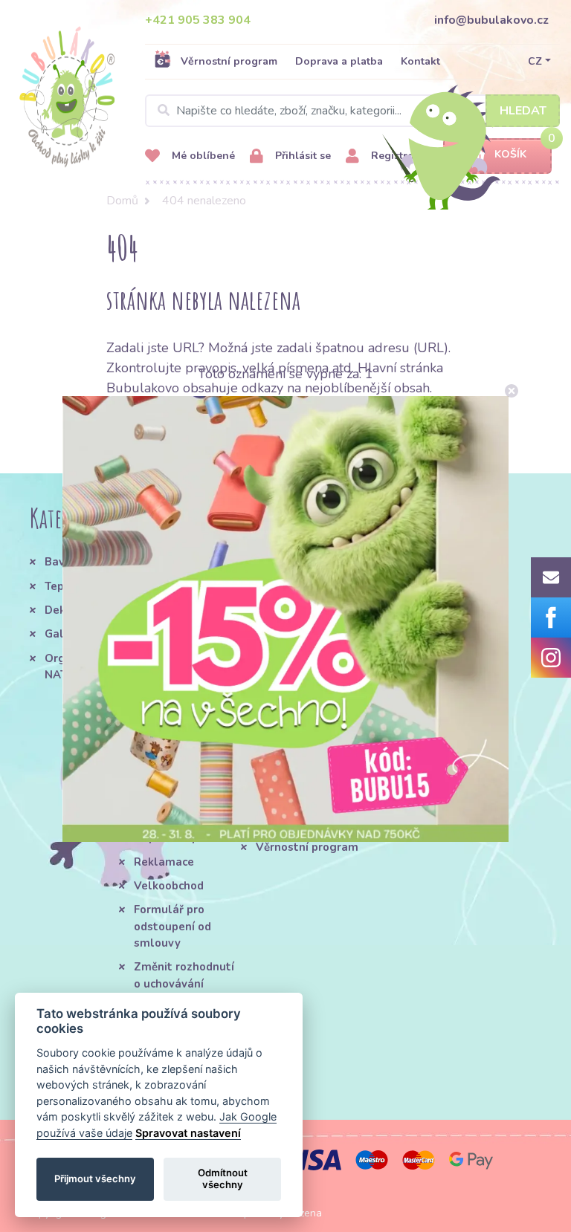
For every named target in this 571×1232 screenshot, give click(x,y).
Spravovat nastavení (188, 1132)
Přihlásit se (301, 156)
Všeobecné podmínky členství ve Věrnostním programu (210, 594)
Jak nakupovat (172, 773)
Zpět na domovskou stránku (204, 427)
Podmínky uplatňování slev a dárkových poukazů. (309, 806)
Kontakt (420, 61)
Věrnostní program (229, 61)
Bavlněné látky (85, 561)
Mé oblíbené (202, 156)
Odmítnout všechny (223, 1178)
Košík (510, 154)
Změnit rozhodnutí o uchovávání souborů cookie (184, 983)
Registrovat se (405, 156)
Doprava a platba (339, 61)
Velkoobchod (169, 885)
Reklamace (164, 862)
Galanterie (74, 633)
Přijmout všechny (95, 1178)
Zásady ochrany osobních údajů (298, 757)
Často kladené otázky (173, 805)
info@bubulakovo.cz (491, 20)
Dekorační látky (87, 610)
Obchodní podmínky (186, 749)
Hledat (523, 111)
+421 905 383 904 (198, 20)
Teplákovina (77, 586)
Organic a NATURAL (71, 666)
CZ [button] (535, 61)
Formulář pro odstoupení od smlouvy (172, 926)
